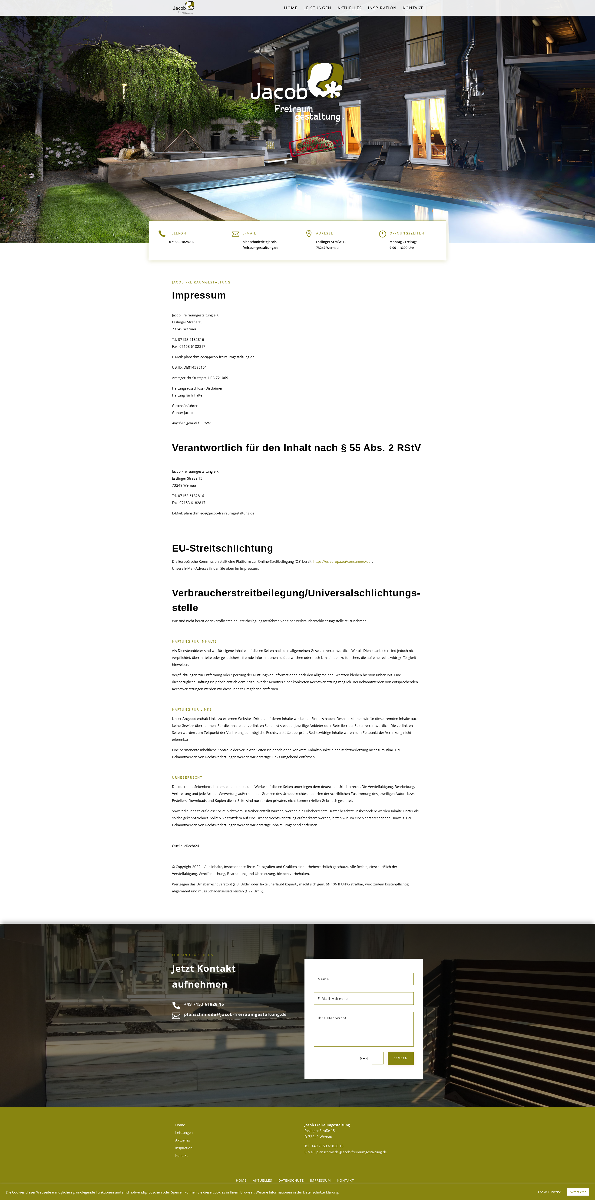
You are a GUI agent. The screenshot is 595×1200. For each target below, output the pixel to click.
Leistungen (317, 8)
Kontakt (413, 8)
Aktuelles (349, 8)
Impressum (320, 1180)
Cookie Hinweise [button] (549, 1192)
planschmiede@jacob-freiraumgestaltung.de (351, 1152)
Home (291, 8)
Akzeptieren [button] (578, 1192)
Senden (401, 1058)
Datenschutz (291, 1180)
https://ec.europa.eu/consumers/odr (342, 561)
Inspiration (382, 8)
